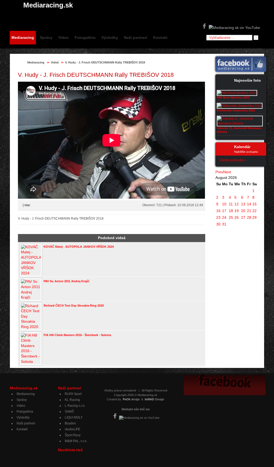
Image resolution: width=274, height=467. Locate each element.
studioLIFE (72, 429)
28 (249, 217)
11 (231, 204)
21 (249, 211)
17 (224, 211)
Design (154, 399)
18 (231, 211)
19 (236, 211)
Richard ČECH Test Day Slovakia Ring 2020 (74, 305)
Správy (46, 37)
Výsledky (109, 37)
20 (243, 211)
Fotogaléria (85, 37)
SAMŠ (69, 411)
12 (236, 204)
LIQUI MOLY (74, 417)
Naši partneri (135, 37)
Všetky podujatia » (232, 160)
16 (218, 211)
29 (254, 217)
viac (27, 205)
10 (224, 204)
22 (254, 211)
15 (254, 204)
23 (218, 217)
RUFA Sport (73, 394)
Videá (55, 62)
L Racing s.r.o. (75, 406)
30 (218, 224)
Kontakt (160, 37)
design (131, 399)
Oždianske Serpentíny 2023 (236, 110)
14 (249, 204)
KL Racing (72, 400)
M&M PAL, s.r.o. (76, 441)
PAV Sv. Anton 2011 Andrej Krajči (66, 281)
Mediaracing (23, 37)
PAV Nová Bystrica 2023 (233, 97)
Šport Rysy (73, 435)
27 (243, 217)
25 (231, 217)
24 (224, 217)
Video (63, 37)
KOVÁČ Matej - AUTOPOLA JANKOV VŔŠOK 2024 (79, 246)
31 (224, 224)
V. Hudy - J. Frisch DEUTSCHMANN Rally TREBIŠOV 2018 (105, 62)
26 (236, 217)
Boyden (70, 423)
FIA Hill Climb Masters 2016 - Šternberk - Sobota (77, 335)
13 (243, 204)
